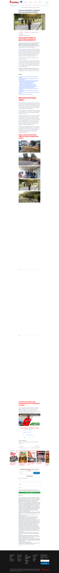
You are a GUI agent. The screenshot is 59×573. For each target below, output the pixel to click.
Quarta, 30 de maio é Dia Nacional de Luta (26, 83)
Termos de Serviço (16, 571)
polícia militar (21, 443)
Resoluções (19, 556)
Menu (25, 2)
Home (19, 7)
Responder (20, 545)
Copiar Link (26, 32)
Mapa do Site (12, 560)
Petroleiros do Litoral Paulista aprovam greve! (26, 82)
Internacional (12, 559)
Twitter (34, 560)
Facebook (34, 556)
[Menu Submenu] (27, 2)
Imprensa (26, 563)
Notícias (11, 556)
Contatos (30, 2)
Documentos (19, 559)
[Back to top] (57, 571)
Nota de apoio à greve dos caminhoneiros (26, 94)
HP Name (10, 7)
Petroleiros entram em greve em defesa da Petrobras (27, 85)
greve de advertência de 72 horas (24, 49)
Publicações (19, 560)
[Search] (11, 5)
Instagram (34, 559)
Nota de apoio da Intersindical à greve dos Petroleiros (27, 84)
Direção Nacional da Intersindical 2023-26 (28, 557)
